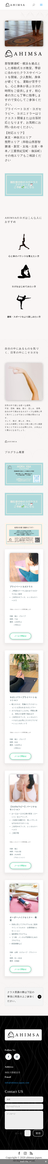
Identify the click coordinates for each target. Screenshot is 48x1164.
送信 (38, 1133)
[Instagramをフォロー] (17, 1057)
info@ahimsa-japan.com (17, 1082)
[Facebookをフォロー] (8, 1057)
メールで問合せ (20, 636)
